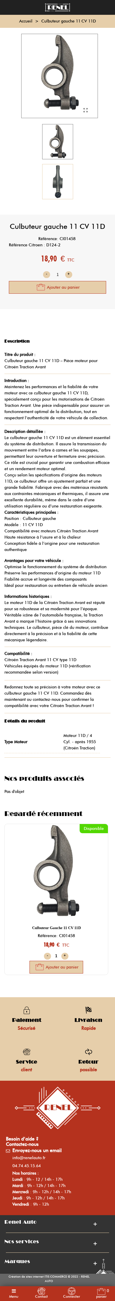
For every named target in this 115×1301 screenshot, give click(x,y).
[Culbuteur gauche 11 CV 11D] (85, 110)
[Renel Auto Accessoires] (57, 7)
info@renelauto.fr (28, 1157)
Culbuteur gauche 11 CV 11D (56, 928)
